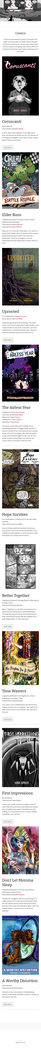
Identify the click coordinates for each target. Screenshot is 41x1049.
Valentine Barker (17, 129)
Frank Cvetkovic (16, 227)
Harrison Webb (17, 319)
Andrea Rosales (17, 224)
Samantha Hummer (18, 894)
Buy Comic (7, 147)
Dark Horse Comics (18, 412)
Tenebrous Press (21, 316)
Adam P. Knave (15, 417)
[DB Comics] (20, 10)
